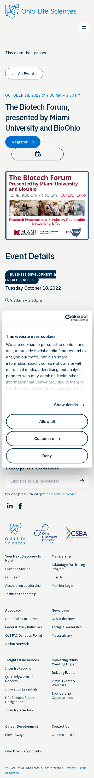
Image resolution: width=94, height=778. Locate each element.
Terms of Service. (65, 494)
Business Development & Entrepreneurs (30, 277)
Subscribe (82, 480)
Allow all (47, 421)
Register (20, 142)
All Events (27, 73)
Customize (44, 438)
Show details (66, 405)
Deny (47, 455)
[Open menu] (84, 27)
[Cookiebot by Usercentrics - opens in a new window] (66, 318)
